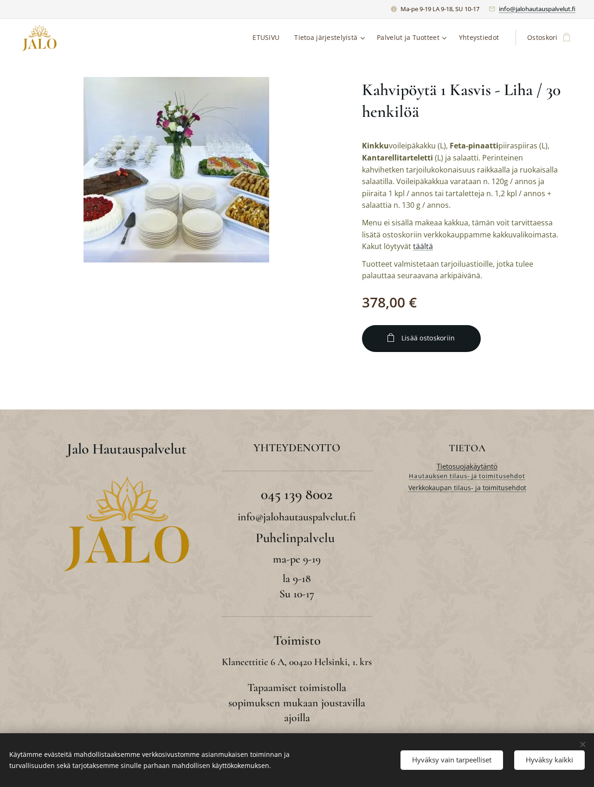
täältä (423, 246)
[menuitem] (268, 37)
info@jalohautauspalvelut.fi (537, 9)
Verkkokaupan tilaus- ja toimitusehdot (467, 487)
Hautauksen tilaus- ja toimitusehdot (467, 476)
